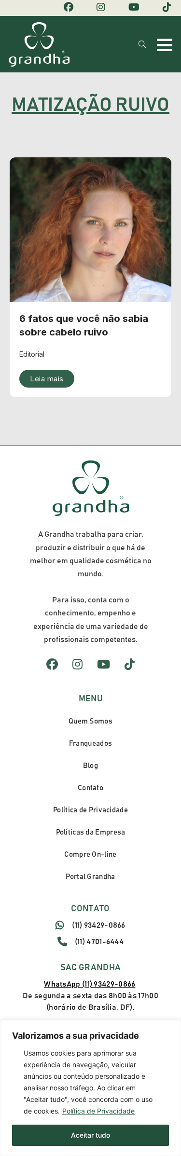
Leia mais (47, 378)
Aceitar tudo (90, 1135)
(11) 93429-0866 (98, 925)
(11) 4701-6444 (99, 942)
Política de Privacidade (98, 1111)
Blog (90, 765)
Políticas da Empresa (90, 832)
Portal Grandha (90, 876)
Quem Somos (90, 721)
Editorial (31, 354)
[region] (90, 1088)
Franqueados (90, 743)
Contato (90, 788)
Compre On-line (90, 854)
